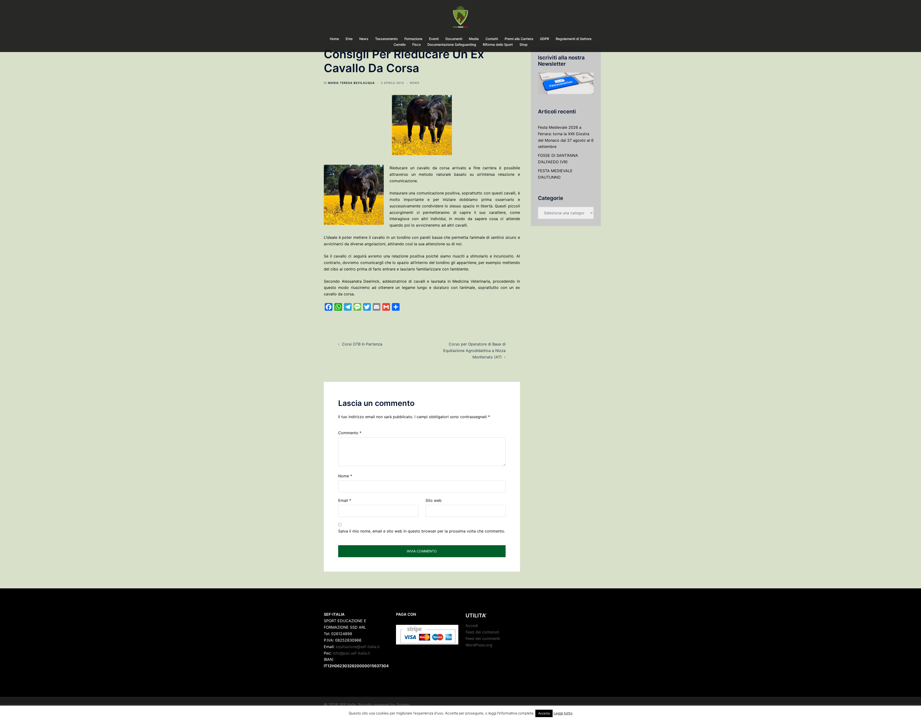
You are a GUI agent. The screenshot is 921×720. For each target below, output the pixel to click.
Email (344, 500)
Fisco (416, 44)
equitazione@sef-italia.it (358, 646)
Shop (524, 44)
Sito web (433, 500)
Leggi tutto (563, 713)
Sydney (403, 704)
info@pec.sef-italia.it (351, 653)
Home (334, 39)
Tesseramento (386, 39)
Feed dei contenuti (482, 632)
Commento (349, 432)
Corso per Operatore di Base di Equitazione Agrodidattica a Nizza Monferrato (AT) (474, 350)
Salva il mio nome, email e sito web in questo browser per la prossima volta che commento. (421, 531)
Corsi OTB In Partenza (362, 344)
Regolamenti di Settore (573, 39)
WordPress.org (479, 645)
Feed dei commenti (483, 638)
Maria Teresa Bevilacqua (351, 83)
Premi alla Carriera (519, 39)
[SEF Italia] (460, 18)
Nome (345, 476)
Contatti (491, 39)
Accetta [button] (544, 713)
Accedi (472, 625)
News (363, 39)
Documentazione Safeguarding (451, 44)
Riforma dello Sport (498, 44)
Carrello (400, 44)
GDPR (544, 39)
